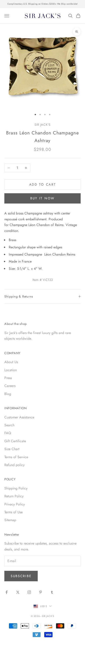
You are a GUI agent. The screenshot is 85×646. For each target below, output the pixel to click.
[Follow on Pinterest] (40, 592)
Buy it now (42, 198)
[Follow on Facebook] (6, 592)
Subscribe (21, 576)
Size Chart (11, 448)
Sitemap (10, 519)
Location (10, 370)
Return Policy (14, 496)
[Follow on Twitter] (18, 592)
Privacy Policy (14, 504)
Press (8, 377)
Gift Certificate (15, 441)
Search (9, 425)
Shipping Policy (15, 488)
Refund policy (14, 464)
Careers (9, 385)
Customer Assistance (19, 417)
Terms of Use (13, 512)
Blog (7, 393)
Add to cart (42, 184)
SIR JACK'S (42, 124)
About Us (11, 361)
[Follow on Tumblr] (52, 592)
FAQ (7, 432)
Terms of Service (16, 457)
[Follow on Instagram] (29, 592)
